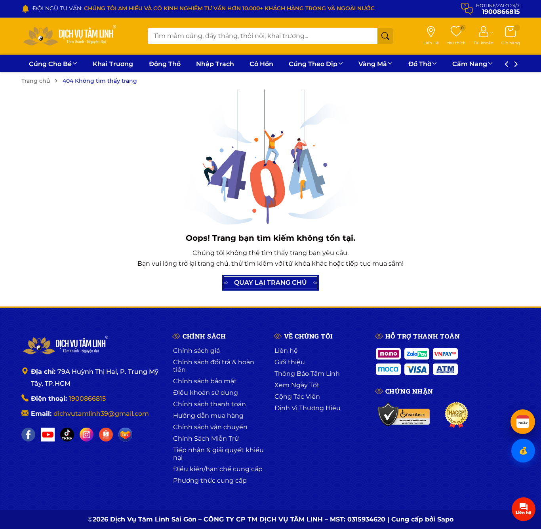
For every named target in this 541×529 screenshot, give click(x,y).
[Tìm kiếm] (385, 36)
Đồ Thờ (419, 64)
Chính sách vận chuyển (210, 427)
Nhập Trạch (215, 64)
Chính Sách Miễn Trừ (206, 438)
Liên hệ (286, 350)
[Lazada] (125, 434)
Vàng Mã (372, 64)
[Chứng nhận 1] (404, 415)
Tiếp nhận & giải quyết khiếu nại (218, 453)
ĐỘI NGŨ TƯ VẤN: (203, 8)
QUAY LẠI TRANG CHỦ (270, 282)
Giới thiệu (289, 362)
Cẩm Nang (469, 64)
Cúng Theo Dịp (313, 64)
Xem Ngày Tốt (297, 385)
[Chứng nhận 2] (456, 415)
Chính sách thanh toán (209, 404)
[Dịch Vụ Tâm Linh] (65, 346)
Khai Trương (113, 64)
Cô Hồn (261, 64)
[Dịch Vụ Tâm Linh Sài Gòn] (68, 36)
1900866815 (87, 398)
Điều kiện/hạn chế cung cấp (218, 469)
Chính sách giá (196, 350)
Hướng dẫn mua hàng (208, 415)
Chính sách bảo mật (205, 381)
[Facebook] (28, 434)
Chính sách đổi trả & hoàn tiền (213, 365)
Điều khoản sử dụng (205, 392)
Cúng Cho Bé (50, 64)
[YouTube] (48, 434)
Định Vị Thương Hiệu (307, 408)
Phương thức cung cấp (210, 480)
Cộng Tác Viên (297, 396)
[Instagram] (86, 434)
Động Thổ (165, 64)
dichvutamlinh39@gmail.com (101, 413)
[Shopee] (106, 434)
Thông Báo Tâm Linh (307, 373)
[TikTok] (67, 434)
